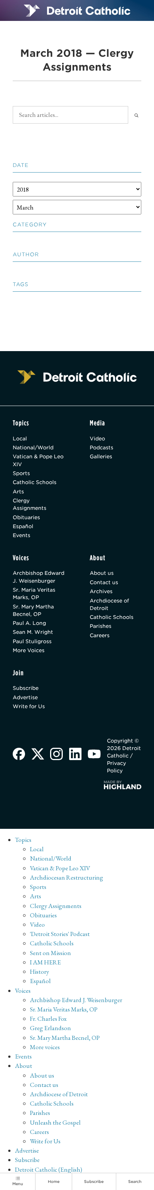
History (39, 971)
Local (20, 438)
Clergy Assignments (29, 504)
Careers (100, 635)
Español (23, 526)
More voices (45, 1047)
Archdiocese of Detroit (109, 604)
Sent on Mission (50, 953)
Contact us (104, 582)
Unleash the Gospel (55, 1122)
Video (97, 438)
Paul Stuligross (32, 641)
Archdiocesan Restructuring (66, 877)
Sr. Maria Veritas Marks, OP (34, 593)
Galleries (101, 456)
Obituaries (26, 517)
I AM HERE (45, 962)
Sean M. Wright (33, 632)
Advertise (25, 697)
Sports (21, 473)
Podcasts (101, 447)
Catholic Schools (34, 482)
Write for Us (29, 706)
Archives (101, 591)
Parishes (100, 626)
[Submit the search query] (137, 115)
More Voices (28, 650)
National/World (33, 447)
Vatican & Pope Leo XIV (38, 460)
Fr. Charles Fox (48, 1018)
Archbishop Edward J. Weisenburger (38, 576)
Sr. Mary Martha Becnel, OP (33, 610)
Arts (18, 492)
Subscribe (25, 688)
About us (102, 573)
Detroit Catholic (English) (48, 1169)
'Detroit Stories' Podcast (60, 934)
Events (21, 535)
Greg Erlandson (50, 1028)
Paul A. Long (29, 623)
